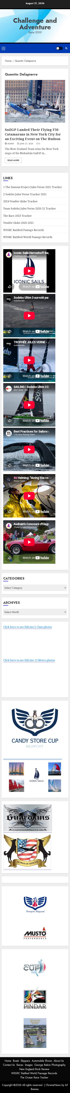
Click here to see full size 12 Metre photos (29, 660)
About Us (59, 1061)
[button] (3, 48)
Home (8, 1061)
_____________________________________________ (32, 758)
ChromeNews (53, 1085)
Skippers (25, 1061)
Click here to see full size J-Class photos (27, 627)
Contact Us (9, 1065)
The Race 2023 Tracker (17, 216)
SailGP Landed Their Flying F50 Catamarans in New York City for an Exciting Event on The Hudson (33, 134)
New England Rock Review (34, 1069)
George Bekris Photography (49, 1065)
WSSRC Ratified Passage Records (23, 230)
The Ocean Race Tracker (34, 1077)
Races (19, 1065)
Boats (16, 1061)
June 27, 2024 (26, 144)
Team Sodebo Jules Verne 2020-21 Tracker (29, 208)
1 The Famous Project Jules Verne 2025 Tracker (32, 187)
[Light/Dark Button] (59, 48)
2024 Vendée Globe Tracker (20, 201)
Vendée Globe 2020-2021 (18, 223)
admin (10, 144)
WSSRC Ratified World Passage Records (27, 237)
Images (29, 1065)
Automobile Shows (42, 1061)
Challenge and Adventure (35, 24)
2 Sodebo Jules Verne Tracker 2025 (25, 194)
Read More (13, 160)
